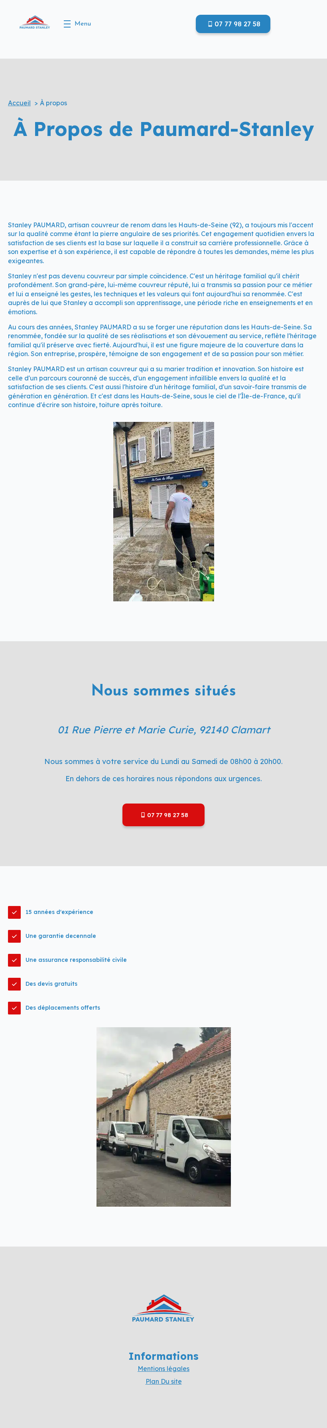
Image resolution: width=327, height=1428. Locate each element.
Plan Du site (164, 1381)
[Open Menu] (67, 24)
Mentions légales (163, 1369)
